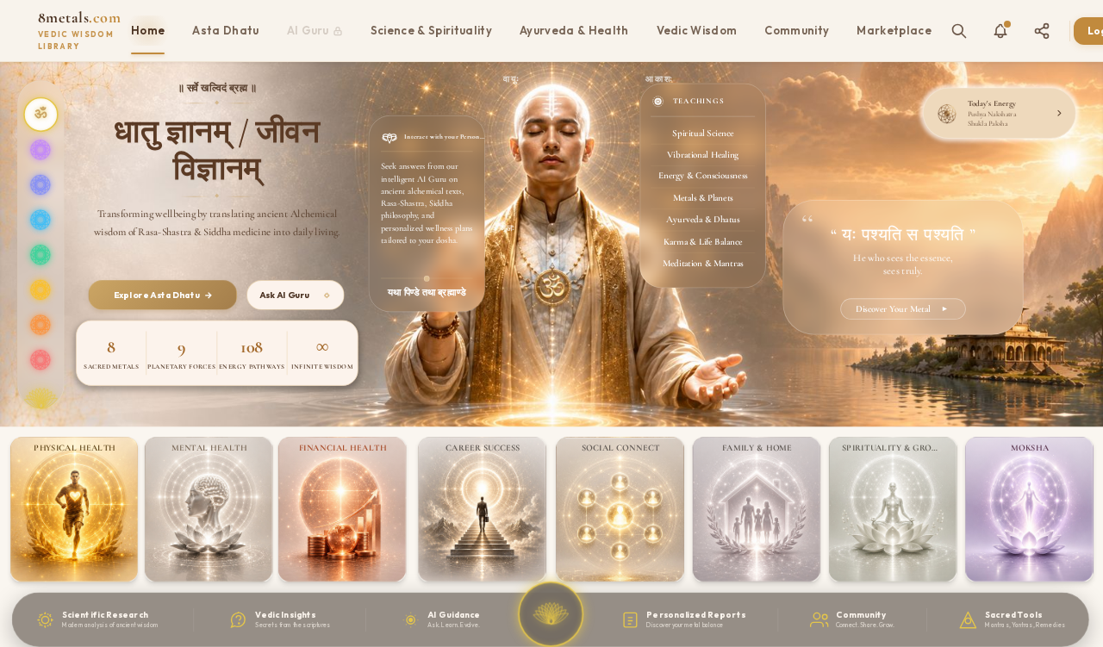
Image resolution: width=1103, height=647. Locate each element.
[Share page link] (1042, 31)
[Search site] (959, 31)
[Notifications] (1000, 31)
